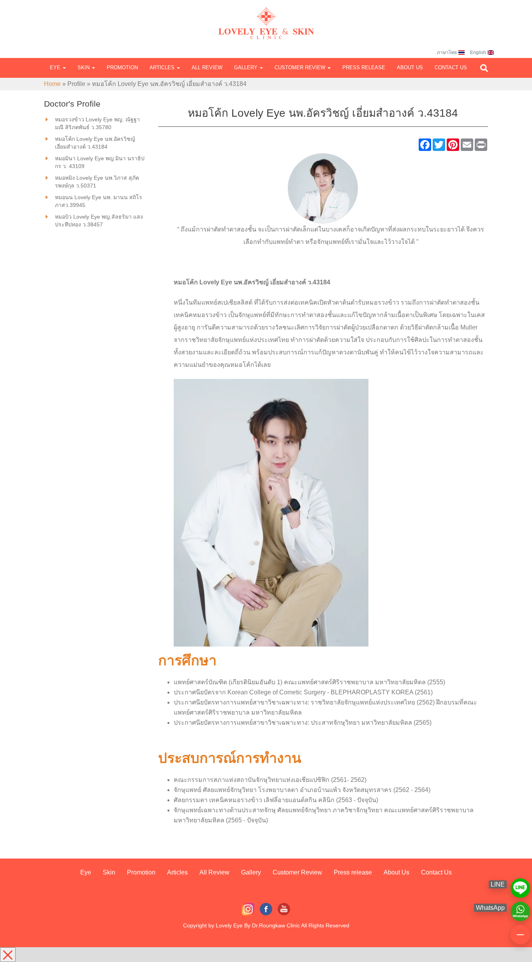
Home (52, 84)
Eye (56, 67)
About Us (410, 67)
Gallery (246, 67)
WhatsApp (520, 908)
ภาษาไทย (447, 52)
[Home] (266, 15)
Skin (84, 67)
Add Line (520, 884)
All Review (207, 67)
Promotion (122, 67)
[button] (484, 68)
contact (520, 931)
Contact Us (451, 67)
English (478, 52)
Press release (363, 67)
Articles (163, 67)
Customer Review (301, 67)
